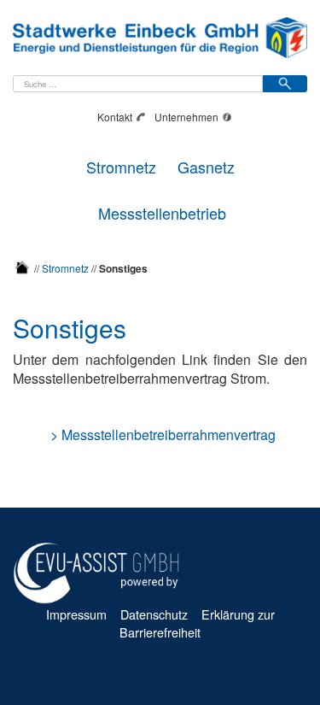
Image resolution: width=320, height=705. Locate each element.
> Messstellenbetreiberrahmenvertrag (163, 434)
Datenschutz (154, 614)
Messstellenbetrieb (162, 211)
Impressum (76, 614)
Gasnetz (206, 164)
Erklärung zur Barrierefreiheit (197, 623)
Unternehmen (186, 116)
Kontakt (114, 116)
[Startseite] (22, 267)
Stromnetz (121, 164)
